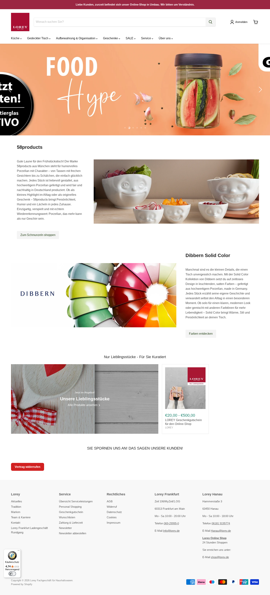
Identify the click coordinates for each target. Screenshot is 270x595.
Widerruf (112, 506)
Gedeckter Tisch (38, 38)
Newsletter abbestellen (72, 533)
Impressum (113, 522)
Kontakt (15, 522)
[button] (239, 22)
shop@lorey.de (220, 557)
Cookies (112, 517)
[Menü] (18, 551)
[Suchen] (210, 22)
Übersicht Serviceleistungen (76, 501)
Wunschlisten (67, 517)
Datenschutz (114, 512)
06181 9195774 (221, 523)
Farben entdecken (201, 333)
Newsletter (65, 528)
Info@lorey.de (171, 530)
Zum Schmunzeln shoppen (37, 234)
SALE (130, 38)
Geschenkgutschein (71, 512)
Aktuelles (16, 501)
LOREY (169, 427)
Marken (15, 512)
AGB (110, 501)
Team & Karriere (20, 517)
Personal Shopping (70, 506)
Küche (15, 38)
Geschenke (111, 38)
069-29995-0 (171, 523)
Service (146, 38)
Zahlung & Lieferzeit (71, 522)
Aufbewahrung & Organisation (76, 38)
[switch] (12, 574)
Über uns (165, 38)
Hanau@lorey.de (221, 530)
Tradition (16, 506)
